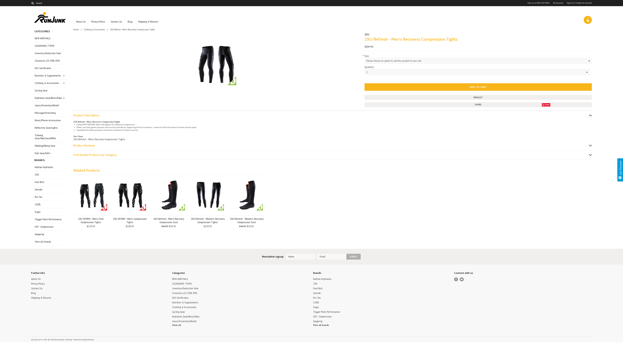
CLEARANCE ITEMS (44, 45)
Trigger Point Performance (48, 219)
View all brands (43, 241)
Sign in (570, 3)
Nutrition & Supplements (48, 75)
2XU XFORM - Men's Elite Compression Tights (91, 220)
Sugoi (37, 211)
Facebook (456, 279)
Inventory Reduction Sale (48, 53)
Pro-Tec (39, 196)
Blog (130, 21)
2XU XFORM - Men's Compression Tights (130, 220)
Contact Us (116, 21)
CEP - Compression (44, 226)
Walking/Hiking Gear (45, 145)
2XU (37, 174)
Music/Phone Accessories (48, 120)
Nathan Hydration (44, 167)
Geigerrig (39, 234)
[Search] (32, 3)
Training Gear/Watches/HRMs (45, 137)
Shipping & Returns (148, 21)
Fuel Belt (39, 182)
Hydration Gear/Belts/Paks (48, 97)
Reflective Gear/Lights (46, 127)
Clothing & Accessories (47, 83)
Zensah (38, 189)
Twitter (462, 279)
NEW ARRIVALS (42, 38)
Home (76, 29)
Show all (176, 325)
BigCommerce (88, 339)
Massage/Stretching (45, 112)
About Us (81, 21)
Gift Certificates (43, 68)
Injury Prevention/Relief (47, 105)
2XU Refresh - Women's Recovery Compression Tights (208, 220)
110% (38, 204)
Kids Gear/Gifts (42, 153)
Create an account (584, 3)
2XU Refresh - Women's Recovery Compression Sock (247, 220)
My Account (558, 3)
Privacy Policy (98, 21)
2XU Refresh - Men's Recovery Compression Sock (168, 220)
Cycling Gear (41, 90)
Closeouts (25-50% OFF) (47, 60)
